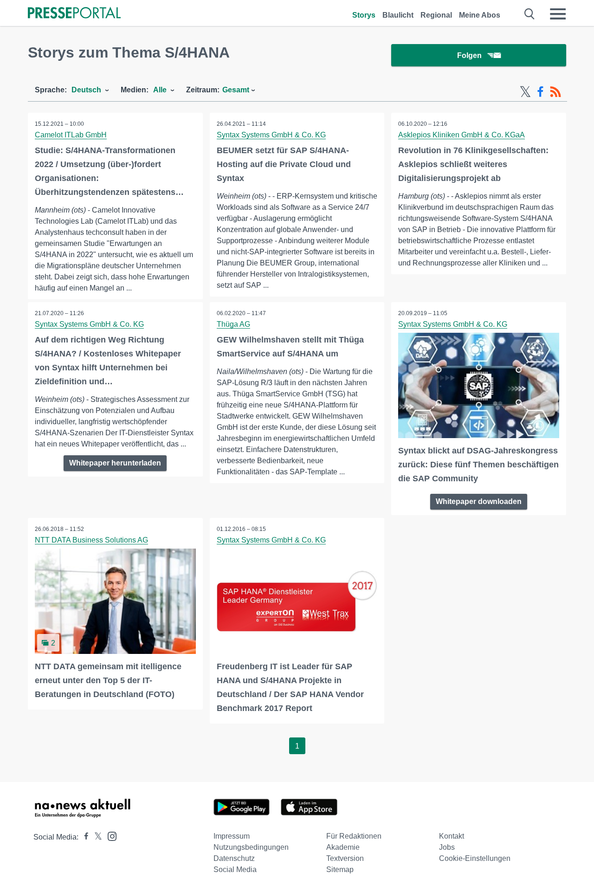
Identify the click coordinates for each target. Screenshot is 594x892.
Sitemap (340, 869)
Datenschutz (234, 858)
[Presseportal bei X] (95, 837)
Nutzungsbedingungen (251, 847)
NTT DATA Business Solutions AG (91, 540)
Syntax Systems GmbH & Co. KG (271, 135)
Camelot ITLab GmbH (71, 135)
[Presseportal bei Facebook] (83, 837)
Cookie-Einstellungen (474, 858)
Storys (363, 15)
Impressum (231, 836)
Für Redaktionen (353, 836)
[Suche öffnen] (530, 13)
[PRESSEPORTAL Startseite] (74, 14)
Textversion (345, 858)
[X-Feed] (525, 92)
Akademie (343, 847)
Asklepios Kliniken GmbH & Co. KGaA (461, 135)
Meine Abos (479, 15)
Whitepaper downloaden (479, 501)
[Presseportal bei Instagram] (109, 836)
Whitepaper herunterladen (115, 463)
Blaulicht (397, 15)
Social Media (235, 869)
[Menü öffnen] (557, 13)
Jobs (447, 847)
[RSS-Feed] (555, 92)
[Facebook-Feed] (540, 92)
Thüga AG (233, 324)
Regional (436, 15)
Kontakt (451, 836)
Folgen (469, 55)
